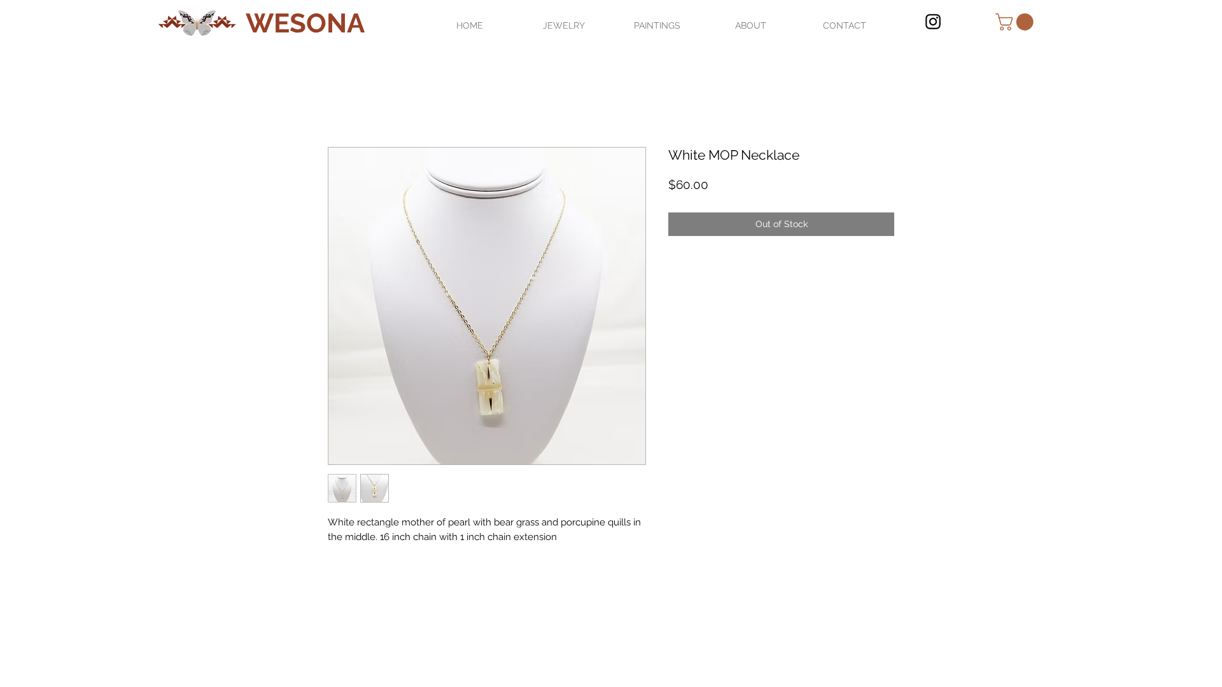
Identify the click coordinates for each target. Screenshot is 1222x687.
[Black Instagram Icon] (933, 21)
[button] (1016, 22)
